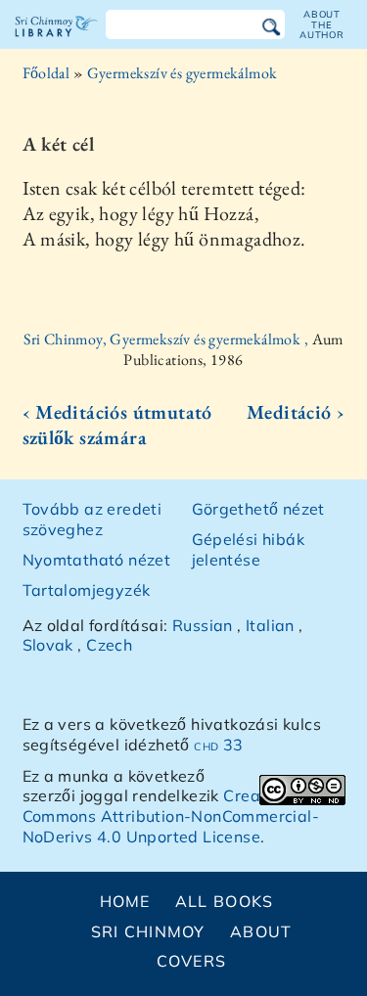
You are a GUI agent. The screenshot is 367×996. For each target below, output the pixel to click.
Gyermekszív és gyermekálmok (182, 73)
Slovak (48, 645)
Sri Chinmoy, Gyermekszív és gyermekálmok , (167, 339)
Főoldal (46, 73)
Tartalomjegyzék (87, 590)
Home (125, 901)
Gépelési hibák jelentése (248, 549)
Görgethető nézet (258, 509)
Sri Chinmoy (148, 931)
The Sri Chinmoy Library (56, 43)
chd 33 (218, 744)
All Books (224, 901)
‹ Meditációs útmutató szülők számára (117, 424)
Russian (202, 625)
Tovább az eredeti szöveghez (92, 519)
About (261, 931)
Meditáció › (295, 412)
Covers (192, 961)
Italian (270, 625)
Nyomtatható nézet (97, 559)
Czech (109, 645)
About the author (321, 24)
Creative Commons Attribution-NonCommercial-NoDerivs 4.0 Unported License (171, 816)
